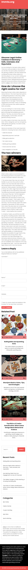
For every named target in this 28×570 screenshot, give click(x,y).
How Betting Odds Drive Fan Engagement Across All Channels (12, 474)
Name (3, 277)
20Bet (4, 527)
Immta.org (7, 1)
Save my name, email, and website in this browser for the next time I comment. (13, 303)
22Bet (8, 83)
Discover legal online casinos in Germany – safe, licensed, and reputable (11, 467)
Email (3, 286)
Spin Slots (5, 514)
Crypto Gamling (7, 510)
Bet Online (6, 502)
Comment (4, 256)
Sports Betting (7, 518)
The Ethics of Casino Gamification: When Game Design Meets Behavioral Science (14, 427)
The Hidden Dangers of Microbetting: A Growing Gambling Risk (14, 480)
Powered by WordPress (19, 568)
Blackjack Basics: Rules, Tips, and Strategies (14, 384)
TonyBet (4, 555)
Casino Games (13, 21)
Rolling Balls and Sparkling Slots (14, 343)
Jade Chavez (8, 337)
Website (3, 294)
